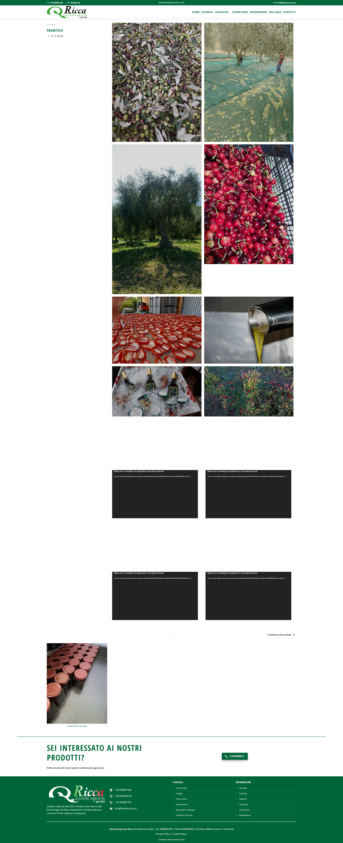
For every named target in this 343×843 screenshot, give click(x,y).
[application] (155, 494)
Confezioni (240, 12)
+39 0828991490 (56, 2)
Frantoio (51, 24)
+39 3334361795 (123, 802)
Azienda (207, 12)
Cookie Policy (179, 833)
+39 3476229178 (123, 796)
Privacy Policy (163, 833)
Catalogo (221, 12)
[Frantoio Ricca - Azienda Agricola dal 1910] (67, 12)
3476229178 (75, 2)
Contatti (289, 12)
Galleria (275, 12)
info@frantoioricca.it (287, 2)
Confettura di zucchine (279, 634)
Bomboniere (258, 12)
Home (196, 12)
